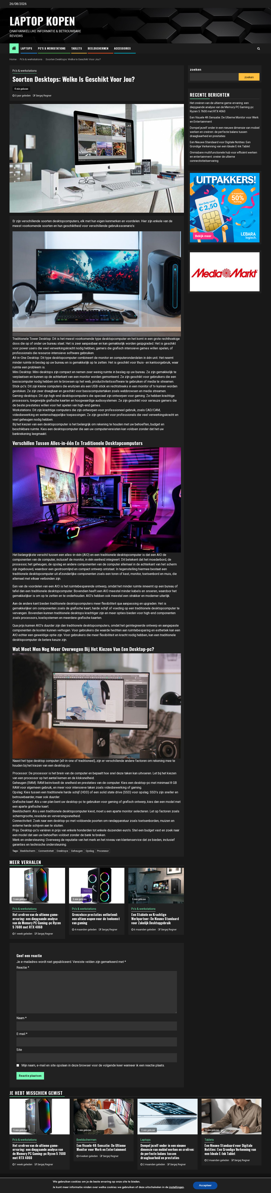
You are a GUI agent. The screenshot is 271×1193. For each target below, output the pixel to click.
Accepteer (205, 1185)
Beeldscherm (27, 850)
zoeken (195, 69)
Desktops (62, 850)
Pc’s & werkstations (51, 48)
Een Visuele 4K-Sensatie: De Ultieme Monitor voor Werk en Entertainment (101, 1147)
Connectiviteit (46, 850)
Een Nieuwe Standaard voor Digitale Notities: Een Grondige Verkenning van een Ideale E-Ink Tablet (230, 1149)
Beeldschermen (98, 48)
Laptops (26, 48)
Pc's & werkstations (24, 70)
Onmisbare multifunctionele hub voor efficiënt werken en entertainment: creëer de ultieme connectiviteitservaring (223, 156)
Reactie (22, 967)
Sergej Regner (43, 95)
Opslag (90, 850)
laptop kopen (42, 21)
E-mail (21, 1034)
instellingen (176, 1187)
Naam (21, 1018)
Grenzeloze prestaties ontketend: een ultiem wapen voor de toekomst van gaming (96, 918)
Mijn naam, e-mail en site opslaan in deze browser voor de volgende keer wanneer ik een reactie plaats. (93, 1065)
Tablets (76, 48)
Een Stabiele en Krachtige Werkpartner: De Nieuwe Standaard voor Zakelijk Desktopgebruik (155, 918)
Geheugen (77, 850)
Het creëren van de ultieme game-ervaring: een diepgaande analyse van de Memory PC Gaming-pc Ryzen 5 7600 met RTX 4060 (36, 920)
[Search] (258, 48)
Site (19, 1050)
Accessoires (122, 48)
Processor (103, 850)
